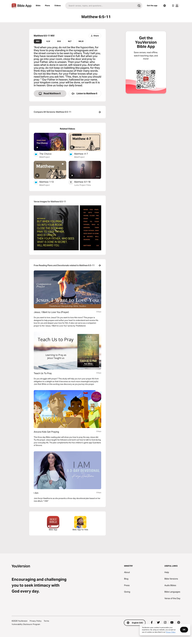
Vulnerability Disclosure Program (26, 624)
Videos (57, 5)
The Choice (48, 153)
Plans (47, 5)
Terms (46, 621)
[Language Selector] (164, 5)
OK (184, 629)
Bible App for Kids (80, 529)
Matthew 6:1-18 (85, 181)
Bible (38, 5)
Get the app (152, 5)
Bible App (53, 529)
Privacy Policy (35, 621)
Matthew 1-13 (49, 181)
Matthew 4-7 (83, 153)
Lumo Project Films (82, 185)
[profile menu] (175, 5)
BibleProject (44, 157)
